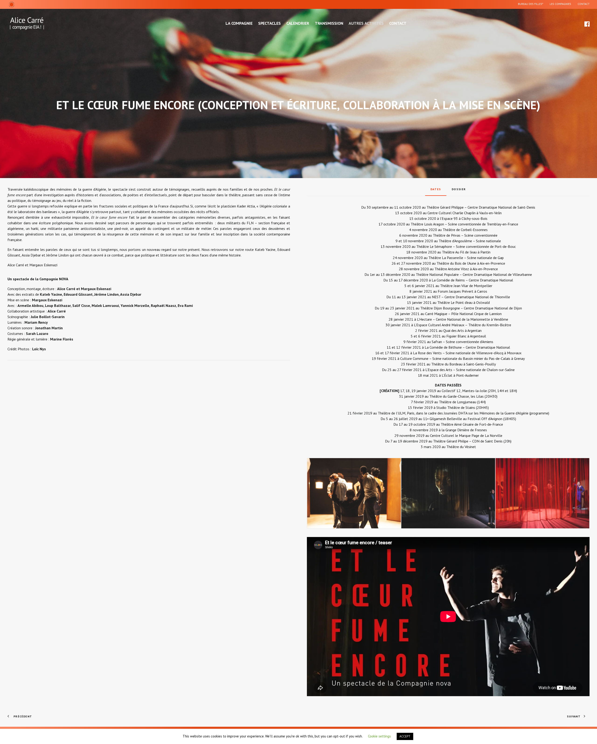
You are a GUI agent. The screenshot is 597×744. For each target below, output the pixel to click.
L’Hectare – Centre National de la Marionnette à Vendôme (462, 319)
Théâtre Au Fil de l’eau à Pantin (466, 252)
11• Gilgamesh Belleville (442, 418)
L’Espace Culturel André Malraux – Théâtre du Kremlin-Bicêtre (462, 325)
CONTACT (584, 4)
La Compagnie (239, 23)
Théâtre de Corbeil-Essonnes (465, 229)
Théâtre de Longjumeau (457, 402)
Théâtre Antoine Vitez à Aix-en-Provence (466, 269)
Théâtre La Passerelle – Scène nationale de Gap (466, 257)
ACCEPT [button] (404, 736)
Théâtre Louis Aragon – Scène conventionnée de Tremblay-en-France (464, 224)
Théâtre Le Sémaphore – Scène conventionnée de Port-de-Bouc (466, 246)
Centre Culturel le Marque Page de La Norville (466, 435)
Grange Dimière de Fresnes (466, 430)
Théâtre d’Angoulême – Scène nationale (470, 241)
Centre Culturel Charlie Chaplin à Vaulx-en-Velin (464, 213)
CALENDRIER (297, 23)
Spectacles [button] (269, 23)
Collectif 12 (451, 390)
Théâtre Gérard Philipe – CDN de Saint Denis (468, 441)
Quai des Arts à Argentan (462, 330)
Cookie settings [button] (379, 736)
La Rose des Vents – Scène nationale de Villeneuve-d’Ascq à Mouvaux (467, 353)
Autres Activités (366, 23)
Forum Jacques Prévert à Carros (462, 291)
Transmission (329, 23)
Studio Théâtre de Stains (455, 407)
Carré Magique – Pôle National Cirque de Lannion (463, 313)
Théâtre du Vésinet (461, 446)
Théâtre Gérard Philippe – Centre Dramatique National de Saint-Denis (481, 207)
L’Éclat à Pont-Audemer (460, 375)
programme (539, 413)
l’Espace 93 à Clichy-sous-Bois (463, 218)
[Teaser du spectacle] (448, 616)
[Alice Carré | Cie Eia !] (27, 23)
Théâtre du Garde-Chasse (449, 396)
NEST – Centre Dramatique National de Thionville (471, 297)
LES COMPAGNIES (560, 4)
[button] (586, 23)
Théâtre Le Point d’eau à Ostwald (463, 302)
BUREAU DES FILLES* (530, 4)
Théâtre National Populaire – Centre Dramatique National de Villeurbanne (474, 274)
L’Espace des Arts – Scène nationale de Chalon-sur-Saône (470, 369)
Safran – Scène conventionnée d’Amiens (462, 341)
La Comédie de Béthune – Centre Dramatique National (467, 347)
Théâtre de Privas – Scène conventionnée (465, 235)
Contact (397, 23)
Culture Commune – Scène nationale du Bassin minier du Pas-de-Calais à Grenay (462, 358)
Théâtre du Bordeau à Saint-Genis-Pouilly (463, 364)
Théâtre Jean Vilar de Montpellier (466, 285)
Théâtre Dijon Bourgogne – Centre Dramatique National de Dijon (471, 308)
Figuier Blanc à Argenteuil (466, 336)
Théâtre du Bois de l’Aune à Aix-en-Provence (471, 263)
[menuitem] (532, 4)
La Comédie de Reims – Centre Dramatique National (472, 280)
